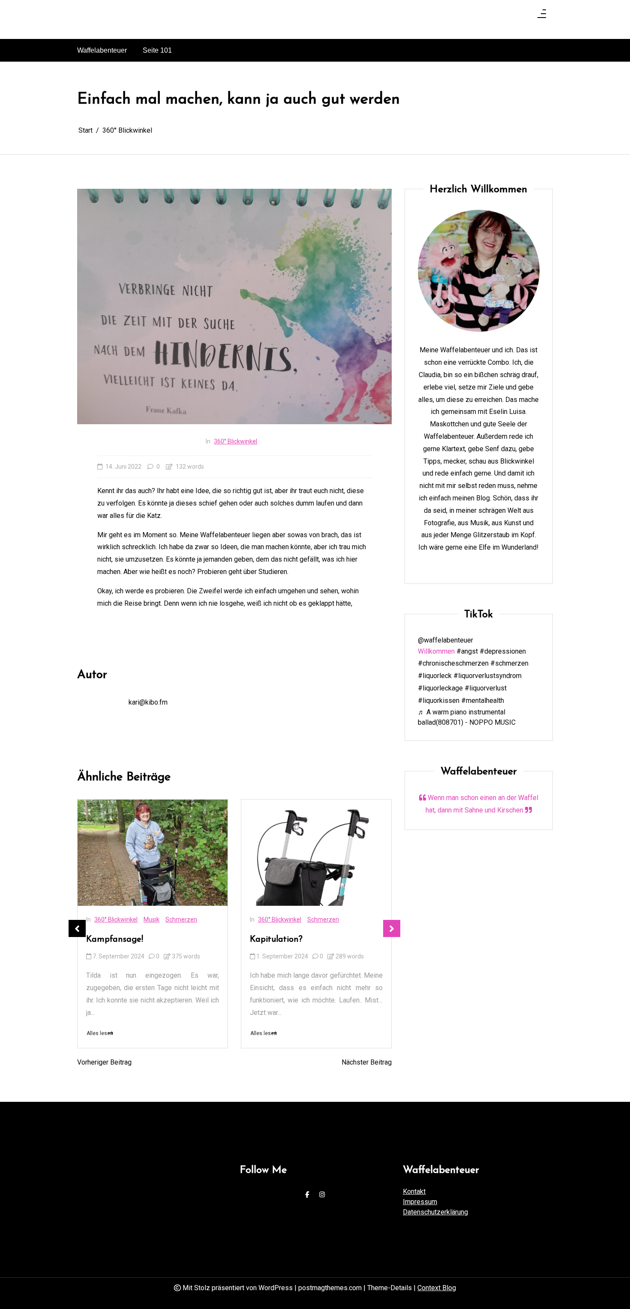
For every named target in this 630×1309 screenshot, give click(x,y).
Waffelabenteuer (102, 50)
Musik (151, 919)
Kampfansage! (114, 939)
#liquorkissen (438, 700)
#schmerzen (509, 664)
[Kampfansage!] (153, 853)
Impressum (420, 1202)
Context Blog (436, 1288)
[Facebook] (307, 1195)
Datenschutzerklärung (435, 1212)
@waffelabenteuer (445, 640)
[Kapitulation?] (316, 853)
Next (391, 928)
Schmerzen (181, 919)
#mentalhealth (482, 700)
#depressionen (503, 651)
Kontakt (414, 1191)
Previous (77, 928)
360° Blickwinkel (235, 441)
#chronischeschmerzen (453, 664)
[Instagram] (322, 1195)
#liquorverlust (486, 688)
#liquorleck (435, 676)
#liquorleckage (440, 688)
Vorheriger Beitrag (104, 1062)
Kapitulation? (276, 939)
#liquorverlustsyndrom (487, 676)
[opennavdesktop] (542, 16)
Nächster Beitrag (367, 1062)
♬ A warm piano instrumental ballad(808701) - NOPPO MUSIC (467, 717)
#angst (467, 651)
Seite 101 (157, 50)
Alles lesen (100, 1033)
